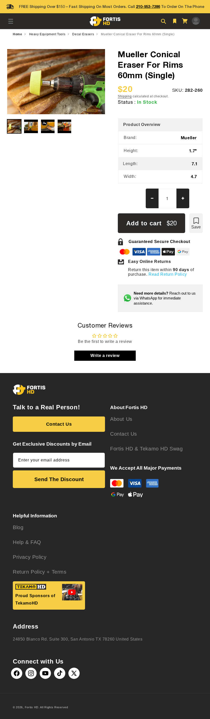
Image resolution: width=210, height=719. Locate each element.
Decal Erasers (83, 34)
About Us (121, 419)
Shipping (125, 96)
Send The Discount (59, 479)
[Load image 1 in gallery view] (14, 126)
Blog (18, 527)
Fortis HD (31, 707)
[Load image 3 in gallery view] (48, 126)
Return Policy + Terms (40, 572)
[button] (10, 21)
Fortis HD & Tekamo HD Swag (146, 448)
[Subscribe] (99, 460)
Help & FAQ (27, 542)
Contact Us (59, 424)
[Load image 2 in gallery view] (31, 126)
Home (17, 34)
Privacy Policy (29, 557)
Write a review (104, 355)
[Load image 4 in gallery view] (64, 126)
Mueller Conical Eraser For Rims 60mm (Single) (137, 34)
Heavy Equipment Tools (47, 34)
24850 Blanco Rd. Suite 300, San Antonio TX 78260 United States (77, 639)
